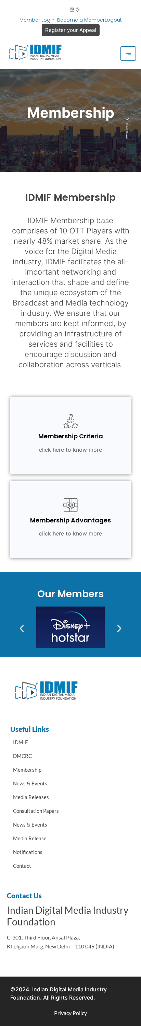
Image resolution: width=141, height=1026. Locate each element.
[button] (21, 628)
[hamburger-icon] (128, 53)
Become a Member (81, 19)
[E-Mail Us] (72, 9)
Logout (113, 19)
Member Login (37, 19)
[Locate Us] (78, 9)
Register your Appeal (70, 30)
